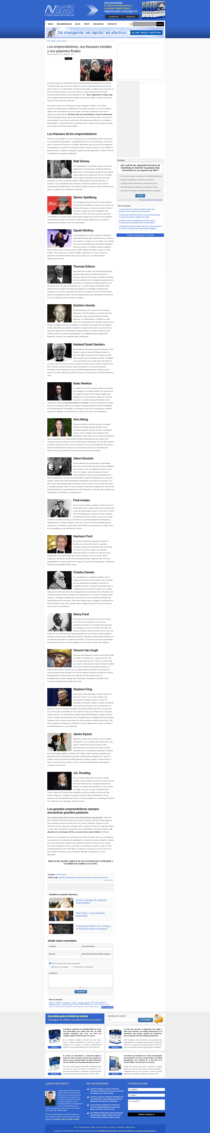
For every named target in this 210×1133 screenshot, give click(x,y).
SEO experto (63, 1002)
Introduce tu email (116, 1016)
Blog (77, 24)
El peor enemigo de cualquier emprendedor (91, 901)
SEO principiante (98, 1002)
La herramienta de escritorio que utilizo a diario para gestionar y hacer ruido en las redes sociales (137, 210)
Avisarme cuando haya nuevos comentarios (65, 963)
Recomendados (64, 24)
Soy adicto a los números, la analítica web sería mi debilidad (141, 191)
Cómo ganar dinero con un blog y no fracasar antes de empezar (93, 927)
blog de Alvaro (62, 41)
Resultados (158, 200)
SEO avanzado (81, 1002)
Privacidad (120, 1127)
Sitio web (52, 954)
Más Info (54, 1047)
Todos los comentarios (61, 967)
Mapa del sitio (130, 1127)
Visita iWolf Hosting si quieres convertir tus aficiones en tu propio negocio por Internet (126, 1131)
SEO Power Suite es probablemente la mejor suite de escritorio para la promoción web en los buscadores (137, 222)
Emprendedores (61, 874)
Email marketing (66, 1006)
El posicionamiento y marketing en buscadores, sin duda (139, 187)
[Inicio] (59, 10)
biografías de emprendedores (67, 877)
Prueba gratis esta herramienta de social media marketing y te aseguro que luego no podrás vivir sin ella (139, 216)
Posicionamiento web (86, 1004)
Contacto (112, 24)
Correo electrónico (88, 946)
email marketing (78, 1006)
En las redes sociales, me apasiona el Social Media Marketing (141, 176)
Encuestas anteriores (146, 200)
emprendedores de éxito (100, 877)
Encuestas (98, 24)
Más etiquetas (107, 1007)
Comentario (53, 973)
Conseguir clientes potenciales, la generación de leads (139, 183)
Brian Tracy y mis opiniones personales (90, 914)
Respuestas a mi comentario (83, 967)
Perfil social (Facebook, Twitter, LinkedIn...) (96, 954)
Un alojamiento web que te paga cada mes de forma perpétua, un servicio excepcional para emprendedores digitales (140, 227)
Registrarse (130, 17)
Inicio (50, 24)
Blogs (54, 41)
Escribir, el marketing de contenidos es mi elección (137, 180)
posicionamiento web (70, 1005)
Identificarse (113, 17)
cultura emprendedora (85, 877)
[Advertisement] (80, 887)
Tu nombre (52, 946)
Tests (87, 24)
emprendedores (99, 1004)
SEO (52, 1003)
